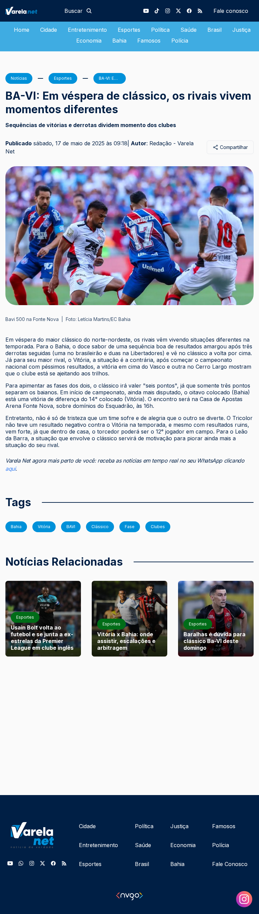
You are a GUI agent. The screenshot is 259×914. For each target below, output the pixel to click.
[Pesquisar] (89, 11)
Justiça (241, 29)
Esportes (129, 29)
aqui (10, 468)
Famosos (149, 40)
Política (160, 29)
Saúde (188, 29)
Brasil (214, 29)
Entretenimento (87, 29)
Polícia (179, 40)
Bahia (119, 40)
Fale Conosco (230, 864)
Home (21, 29)
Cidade (48, 29)
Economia (89, 40)
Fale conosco (230, 10)
